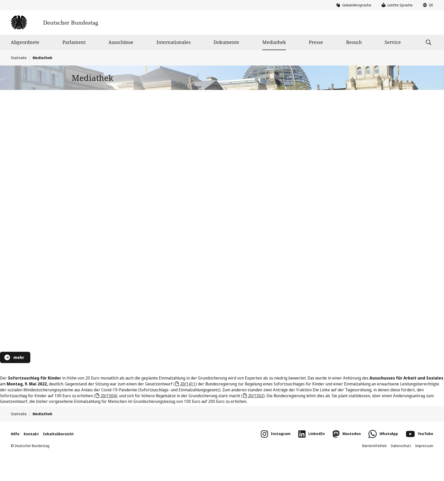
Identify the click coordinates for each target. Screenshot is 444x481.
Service (393, 42)
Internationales (173, 42)
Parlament (74, 42)
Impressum (424, 445)
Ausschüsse (120, 42)
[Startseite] (54, 22)
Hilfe (15, 433)
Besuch (354, 42)
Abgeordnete (25, 42)
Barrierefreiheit (374, 445)
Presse (316, 42)
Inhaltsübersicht (58, 433)
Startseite (19, 57)
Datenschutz (401, 445)
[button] (426, 5)
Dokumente (226, 42)
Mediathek (274, 42)
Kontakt (31, 433)
